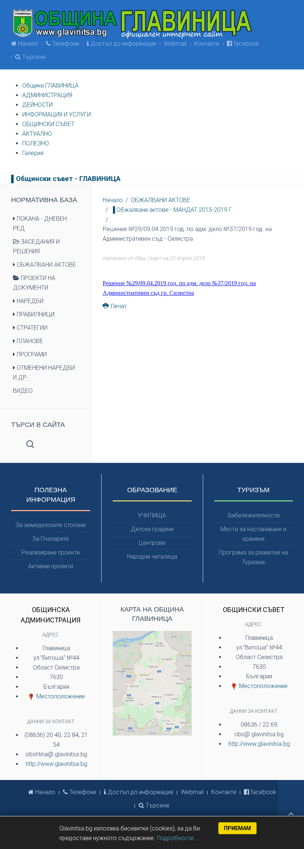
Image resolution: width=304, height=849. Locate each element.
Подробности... (177, 838)
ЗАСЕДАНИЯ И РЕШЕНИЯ (36, 246)
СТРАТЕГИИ (31, 327)
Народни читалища (152, 556)
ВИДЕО (23, 390)
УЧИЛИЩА (152, 515)
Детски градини (152, 529)
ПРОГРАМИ (31, 354)
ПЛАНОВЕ (29, 341)
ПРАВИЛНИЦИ (34, 314)
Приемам (237, 828)
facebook (245, 43)
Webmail (175, 43)
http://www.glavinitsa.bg (56, 763)
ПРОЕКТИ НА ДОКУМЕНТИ (34, 282)
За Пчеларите (50, 538)
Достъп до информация (122, 43)
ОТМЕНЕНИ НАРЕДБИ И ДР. (44, 372)
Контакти (206, 43)
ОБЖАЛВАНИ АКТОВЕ (160, 200)
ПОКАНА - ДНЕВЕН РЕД (40, 223)
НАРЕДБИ (29, 301)
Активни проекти (50, 566)
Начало (27, 43)
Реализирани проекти (51, 552)
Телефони (65, 43)
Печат (118, 306)
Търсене (33, 56)
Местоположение (60, 696)
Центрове (152, 542)
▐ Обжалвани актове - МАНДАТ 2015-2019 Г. (172, 209)
